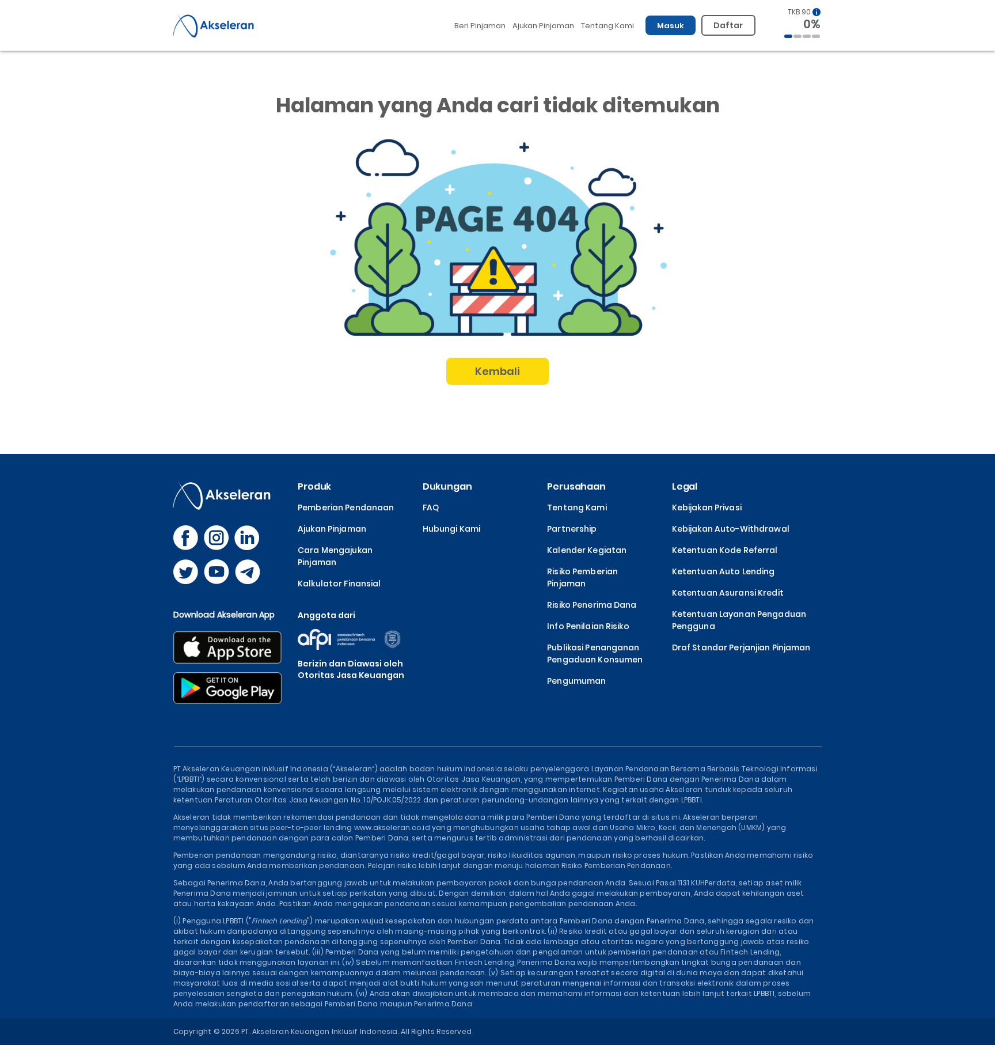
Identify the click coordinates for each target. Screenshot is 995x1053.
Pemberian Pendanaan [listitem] (346, 507)
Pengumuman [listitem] (576, 681)
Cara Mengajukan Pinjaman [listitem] (335, 556)
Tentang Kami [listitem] (576, 507)
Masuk (671, 25)
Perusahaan (576, 486)
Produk (314, 486)
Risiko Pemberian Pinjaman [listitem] (582, 577)
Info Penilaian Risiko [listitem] (588, 626)
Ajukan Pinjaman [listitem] (332, 529)
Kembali (498, 371)
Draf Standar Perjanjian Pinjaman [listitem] (741, 647)
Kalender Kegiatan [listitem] (586, 550)
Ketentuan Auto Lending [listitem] (723, 571)
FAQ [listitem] (431, 507)
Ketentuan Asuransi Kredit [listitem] (728, 593)
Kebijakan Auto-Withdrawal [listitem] (730, 529)
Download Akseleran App (224, 614)
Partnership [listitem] (572, 529)
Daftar (728, 25)
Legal (684, 486)
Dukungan (447, 486)
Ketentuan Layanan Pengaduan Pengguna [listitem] (739, 620)
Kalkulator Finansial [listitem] (339, 583)
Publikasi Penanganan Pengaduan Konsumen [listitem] (595, 653)
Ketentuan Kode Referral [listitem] (725, 550)
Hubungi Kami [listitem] (451, 529)
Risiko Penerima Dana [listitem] (591, 605)
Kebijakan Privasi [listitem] (707, 507)
